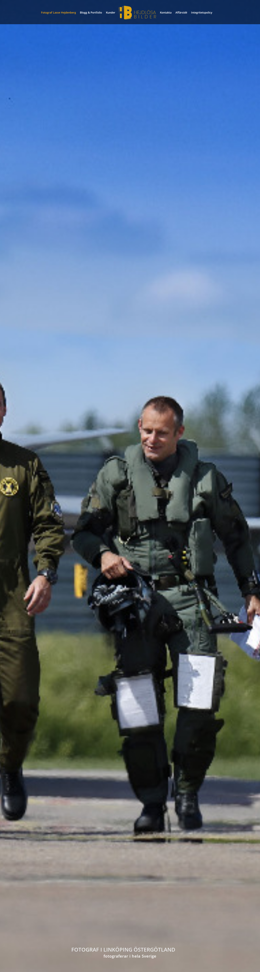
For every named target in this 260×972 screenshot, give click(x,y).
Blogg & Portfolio (91, 12)
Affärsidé (181, 12)
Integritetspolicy (201, 12)
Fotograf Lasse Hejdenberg (58, 12)
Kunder (110, 12)
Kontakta (166, 12)
